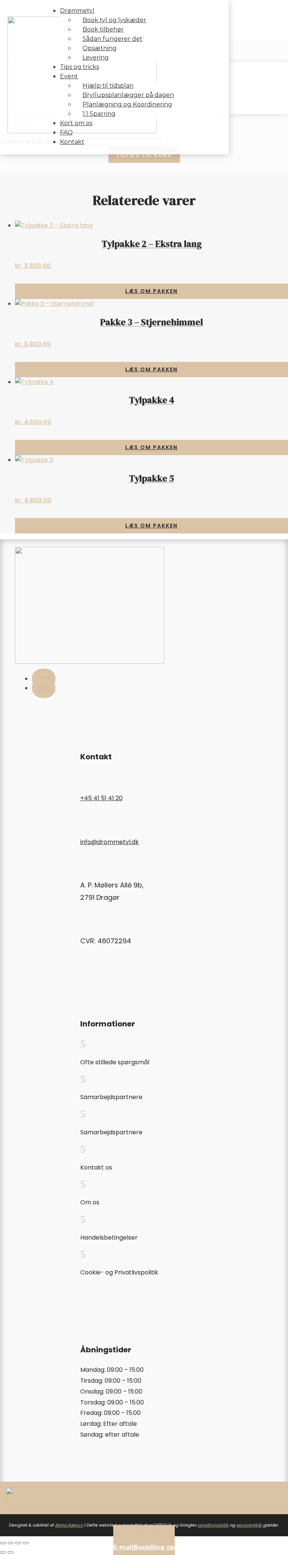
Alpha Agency (69, 1525)
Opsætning (99, 48)
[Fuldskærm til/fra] (11, 1543)
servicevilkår (249, 1525)
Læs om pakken (151, 291)
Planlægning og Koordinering (127, 104)
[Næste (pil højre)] (11, 1552)
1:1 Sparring (99, 113)
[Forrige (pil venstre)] (3, 1552)
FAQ (66, 132)
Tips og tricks (79, 66)
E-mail (123, 1547)
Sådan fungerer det (112, 38)
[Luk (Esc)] (25, 1543)
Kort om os (76, 123)
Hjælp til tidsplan (108, 85)
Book (142, 1547)
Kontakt (72, 141)
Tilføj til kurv (144, 155)
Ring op (162, 1547)
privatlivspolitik (213, 1525)
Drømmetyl (77, 10)
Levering (95, 57)
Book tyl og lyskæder (114, 20)
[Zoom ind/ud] (3, 1543)
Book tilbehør (103, 29)
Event (69, 76)
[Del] (18, 1543)
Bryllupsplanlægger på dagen (128, 95)
